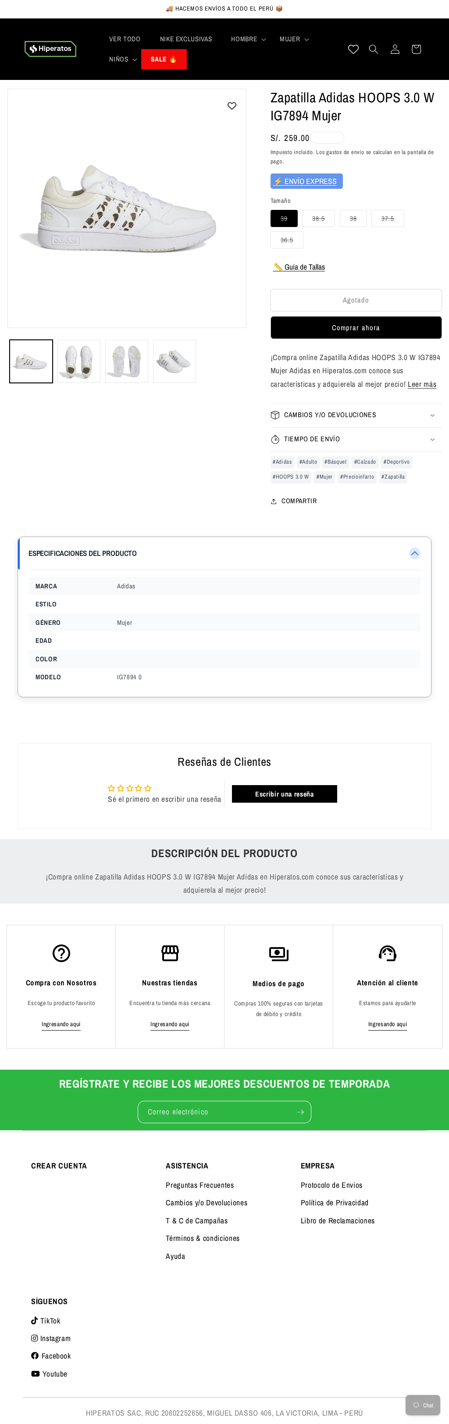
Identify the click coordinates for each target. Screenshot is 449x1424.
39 (289, 220)
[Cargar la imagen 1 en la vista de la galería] (31, 361)
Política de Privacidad (335, 1202)
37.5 (392, 220)
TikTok (49, 1321)
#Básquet (335, 461)
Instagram (54, 1338)
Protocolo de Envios (332, 1185)
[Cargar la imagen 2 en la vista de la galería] (78, 361)
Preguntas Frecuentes (200, 1185)
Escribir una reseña (284, 794)
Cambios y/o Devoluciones (206, 1202)
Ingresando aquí (61, 1024)
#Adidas (282, 461)
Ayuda (175, 1256)
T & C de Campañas (197, 1220)
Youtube (54, 1374)
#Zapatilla (393, 476)
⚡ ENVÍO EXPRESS (305, 181)
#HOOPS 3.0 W (291, 476)
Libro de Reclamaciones (338, 1220)
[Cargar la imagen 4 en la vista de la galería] (174, 361)
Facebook (55, 1356)
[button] (245, 39)
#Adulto (308, 461)
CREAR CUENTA (59, 1165)
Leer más (422, 384)
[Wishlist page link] (353, 49)
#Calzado (365, 461)
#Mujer (325, 476)
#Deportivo (397, 461)
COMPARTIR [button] (299, 500)
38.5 (323, 220)
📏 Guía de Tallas (299, 267)
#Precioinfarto (357, 476)
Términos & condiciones (203, 1238)
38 (358, 220)
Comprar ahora (356, 327)
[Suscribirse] (300, 1112)
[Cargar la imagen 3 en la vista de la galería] (126, 361)
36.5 (292, 242)
